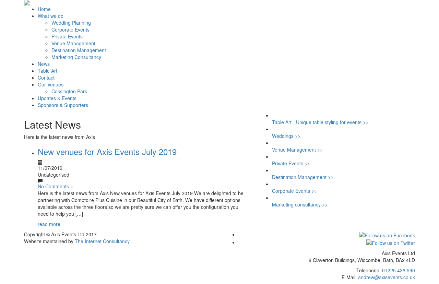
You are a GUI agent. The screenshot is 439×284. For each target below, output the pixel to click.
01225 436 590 (398, 270)
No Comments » (55, 186)
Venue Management (73, 43)
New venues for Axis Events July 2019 (107, 151)
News (44, 63)
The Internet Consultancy (102, 241)
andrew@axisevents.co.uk (386, 277)
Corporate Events (70, 29)
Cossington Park (69, 91)
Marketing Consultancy (76, 57)
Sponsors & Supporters (63, 105)
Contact (46, 77)
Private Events (67, 36)
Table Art (47, 70)
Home (44, 8)
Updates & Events (57, 98)
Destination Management (78, 50)
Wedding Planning (71, 22)
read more (49, 224)
